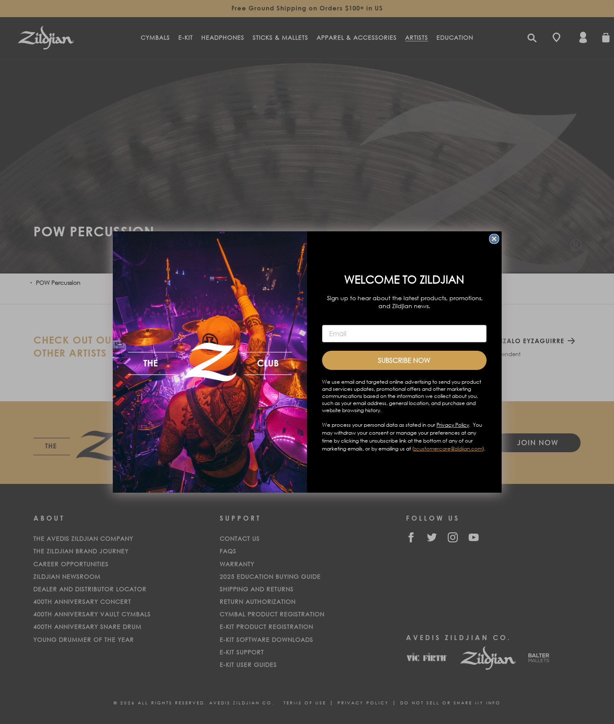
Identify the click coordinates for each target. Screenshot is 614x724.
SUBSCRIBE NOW (404, 360)
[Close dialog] (494, 239)
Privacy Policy (452, 424)
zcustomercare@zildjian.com (448, 448)
